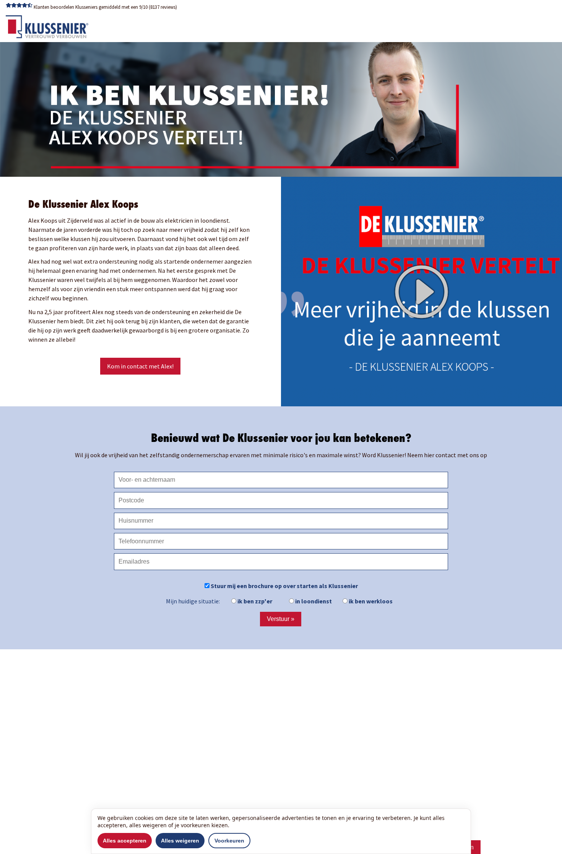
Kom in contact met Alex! (140, 366)
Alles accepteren (124, 841)
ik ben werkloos (370, 601)
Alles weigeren (180, 841)
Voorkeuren (229, 841)
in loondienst (313, 601)
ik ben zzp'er (254, 601)
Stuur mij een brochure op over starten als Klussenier (284, 586)
